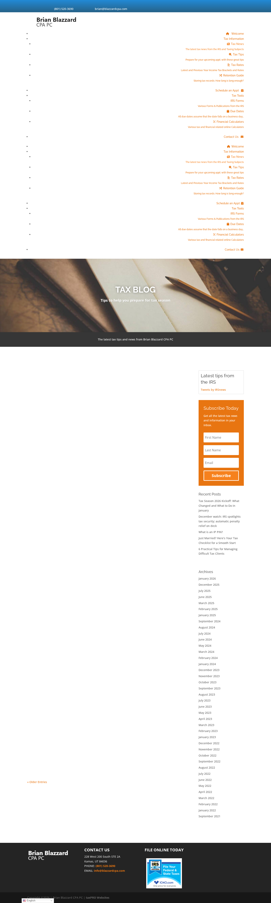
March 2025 (206, 603)
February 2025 (208, 609)
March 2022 (206, 798)
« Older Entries (37, 782)
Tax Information (234, 38)
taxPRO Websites (97, 897)
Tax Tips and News (57, 391)
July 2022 (204, 774)
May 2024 (205, 645)
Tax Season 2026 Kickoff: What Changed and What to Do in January (92, 383)
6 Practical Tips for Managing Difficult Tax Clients (75, 684)
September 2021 (209, 816)
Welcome (237, 33)
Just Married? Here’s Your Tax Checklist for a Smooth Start (84, 635)
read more (37, 406)
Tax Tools (238, 95)
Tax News (214, 46)
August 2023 (207, 694)
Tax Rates (212, 67)
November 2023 (209, 676)
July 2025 (204, 591)
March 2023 (206, 725)
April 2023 (205, 719)
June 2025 (205, 597)
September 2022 (209, 761)
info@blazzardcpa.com (109, 871)
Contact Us (231, 136)
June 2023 (205, 706)
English (30, 900)
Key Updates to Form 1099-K (57, 739)
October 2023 (207, 682)
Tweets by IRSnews (213, 390)
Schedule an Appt (227, 90)
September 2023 (209, 688)
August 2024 (207, 627)
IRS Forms (221, 103)
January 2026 (207, 578)
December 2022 (209, 743)
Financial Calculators (216, 124)
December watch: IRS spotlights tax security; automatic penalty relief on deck (102, 437)
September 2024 (209, 621)
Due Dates (211, 114)
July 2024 (204, 633)
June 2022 (205, 780)
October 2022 (207, 755)
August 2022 (207, 767)
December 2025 (209, 584)
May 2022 (205, 786)
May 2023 (205, 713)
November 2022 (209, 749)
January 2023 (207, 737)
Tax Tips (214, 57)
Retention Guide (219, 78)
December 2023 (209, 670)
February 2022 (208, 804)
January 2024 (207, 664)
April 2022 (205, 792)
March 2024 (206, 652)
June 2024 (205, 639)
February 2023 (208, 731)
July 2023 (204, 700)
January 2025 (207, 615)
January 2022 (207, 810)
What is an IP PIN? (47, 492)
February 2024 (208, 658)
